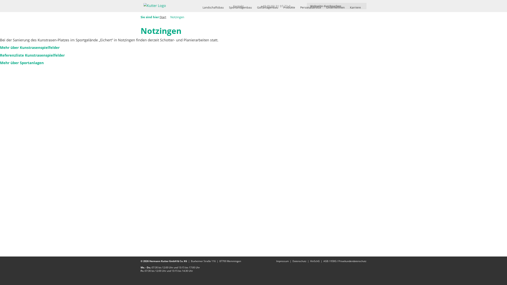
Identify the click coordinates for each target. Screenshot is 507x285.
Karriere (355, 7)
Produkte (289, 7)
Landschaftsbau (213, 7)
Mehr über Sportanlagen (22, 62)
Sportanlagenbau (240, 7)
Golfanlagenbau (267, 7)
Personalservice (310, 7)
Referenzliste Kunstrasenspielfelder (32, 55)
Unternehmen (335, 7)
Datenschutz (299, 261)
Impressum (282, 261)
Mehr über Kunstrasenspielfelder (30, 47)
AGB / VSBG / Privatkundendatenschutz (344, 261)
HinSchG (315, 261)
